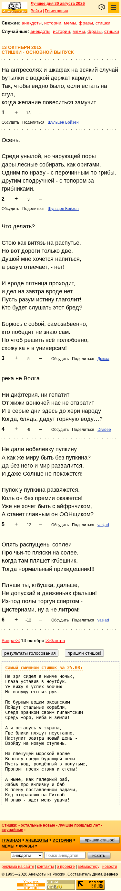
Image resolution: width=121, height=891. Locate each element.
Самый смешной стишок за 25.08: (44, 667)
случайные (12, 830)
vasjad (103, 525)
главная (11, 840)
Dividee (104, 429)
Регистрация (56, 11)
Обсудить (10, 122)
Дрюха (103, 358)
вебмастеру (88, 866)
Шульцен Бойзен (63, 122)
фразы (86, 22)
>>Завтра (55, 640)
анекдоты (32, 22)
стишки (103, 22)
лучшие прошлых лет (79, 825)
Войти (36, 11)
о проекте (66, 866)
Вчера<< (11, 640)
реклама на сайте (18, 866)
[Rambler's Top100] (31, 885)
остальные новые (38, 825)
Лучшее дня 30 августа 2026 (58, 3)
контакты (45, 866)
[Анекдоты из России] (14, 7)
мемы (70, 22)
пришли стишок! (100, 840)
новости (109, 866)
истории (52, 22)
